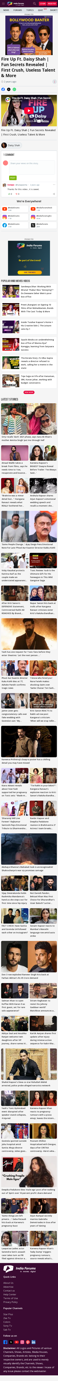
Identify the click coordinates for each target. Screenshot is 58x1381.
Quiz (40, 10)
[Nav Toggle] (3, 4)
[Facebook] (5, 1342)
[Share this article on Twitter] (9, 89)
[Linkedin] (33, 1342)
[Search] (35, 4)
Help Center (9, 1294)
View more (29, 392)
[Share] (54, 194)
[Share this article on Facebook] (3, 89)
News (6, 10)
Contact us (9, 1290)
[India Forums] (15, 4)
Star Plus (8, 1314)
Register (52, 3)
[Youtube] (17, 1342)
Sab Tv (7, 1329)
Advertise (8, 1286)
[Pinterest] (28, 1342)
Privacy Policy (10, 1302)
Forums (18, 10)
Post (12, 177)
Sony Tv (7, 1325)
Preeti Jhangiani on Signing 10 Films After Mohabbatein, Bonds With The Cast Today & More (37, 308)
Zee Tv (7, 1318)
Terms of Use (10, 1298)
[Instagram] (22, 1342)
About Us (8, 1282)
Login (42, 3)
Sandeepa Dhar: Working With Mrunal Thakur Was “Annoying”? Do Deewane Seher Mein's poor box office (37, 291)
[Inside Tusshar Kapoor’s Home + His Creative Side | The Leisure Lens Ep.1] (10, 327)
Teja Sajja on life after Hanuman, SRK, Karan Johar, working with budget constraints (38, 379)
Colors (6, 1321)
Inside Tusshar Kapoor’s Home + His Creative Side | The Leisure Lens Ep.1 (37, 325)
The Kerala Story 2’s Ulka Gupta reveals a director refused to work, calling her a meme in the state (37, 363)
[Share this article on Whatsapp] (14, 89)
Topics (30, 10)
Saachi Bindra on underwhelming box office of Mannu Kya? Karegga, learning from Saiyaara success (37, 344)
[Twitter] (11, 1342)
